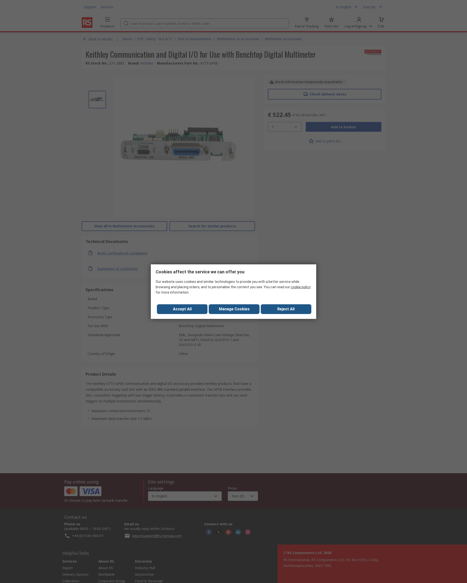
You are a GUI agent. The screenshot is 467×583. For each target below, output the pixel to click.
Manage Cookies (234, 309)
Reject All (286, 309)
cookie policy (301, 287)
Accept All (182, 309)
